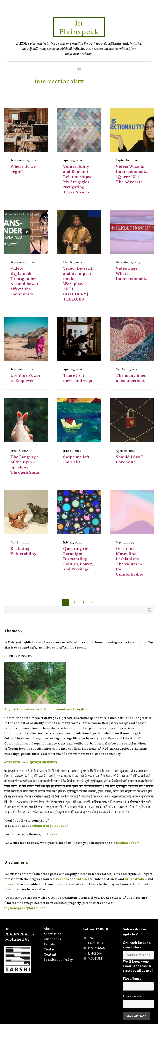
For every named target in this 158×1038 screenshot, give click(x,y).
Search (149, 610)
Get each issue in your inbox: (137, 945)
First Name (132, 979)
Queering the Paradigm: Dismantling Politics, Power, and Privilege (78, 559)
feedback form (127, 843)
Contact (50, 949)
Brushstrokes (136, 879)
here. (54, 834)
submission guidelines (49, 826)
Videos (81, 879)
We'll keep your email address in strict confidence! (138, 966)
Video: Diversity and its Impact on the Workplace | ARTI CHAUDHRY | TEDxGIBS (79, 283)
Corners (62, 879)
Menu (79, 68)
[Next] (92, 602)
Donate (49, 944)
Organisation (134, 996)
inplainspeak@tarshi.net (24, 908)
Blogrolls (12, 884)
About (48, 929)
